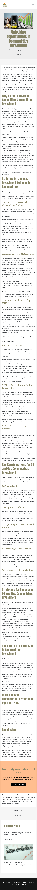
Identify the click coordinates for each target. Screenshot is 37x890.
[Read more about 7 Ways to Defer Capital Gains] (18, 852)
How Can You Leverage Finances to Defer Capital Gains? (17, 833)
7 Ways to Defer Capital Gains (15, 862)
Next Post (18, 816)
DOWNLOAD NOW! (18, 784)
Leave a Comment (9, 837)
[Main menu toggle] (33, 4)
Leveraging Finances (22, 837)
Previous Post (18, 810)
